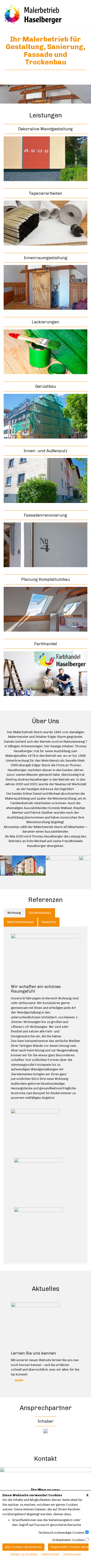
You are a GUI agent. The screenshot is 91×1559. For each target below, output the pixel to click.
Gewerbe (49, 922)
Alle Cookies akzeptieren (23, 1547)
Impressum (72, 1554)
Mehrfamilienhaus (20, 922)
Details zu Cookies (24, 1554)
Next (87, 1340)
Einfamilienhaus (40, 913)
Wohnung (14, 913)
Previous (3, 1340)
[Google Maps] (45, 1472)
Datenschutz (50, 1554)
